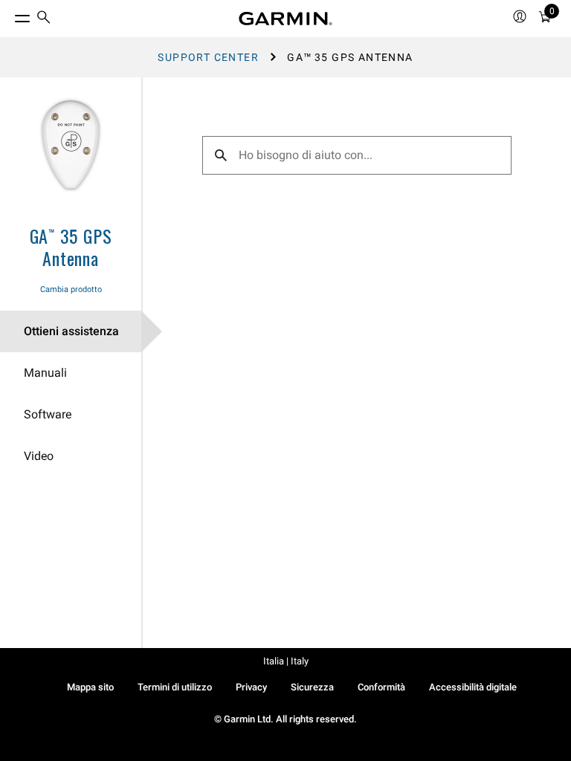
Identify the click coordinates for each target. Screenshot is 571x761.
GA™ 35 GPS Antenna (71, 246)
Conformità (381, 687)
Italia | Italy (286, 661)
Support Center (208, 57)
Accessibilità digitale (473, 687)
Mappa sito (90, 687)
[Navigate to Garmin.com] (285, 18)
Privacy (251, 687)
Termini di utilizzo (175, 687)
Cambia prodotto (71, 289)
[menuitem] (44, 19)
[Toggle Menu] (9, 15)
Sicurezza (312, 687)
